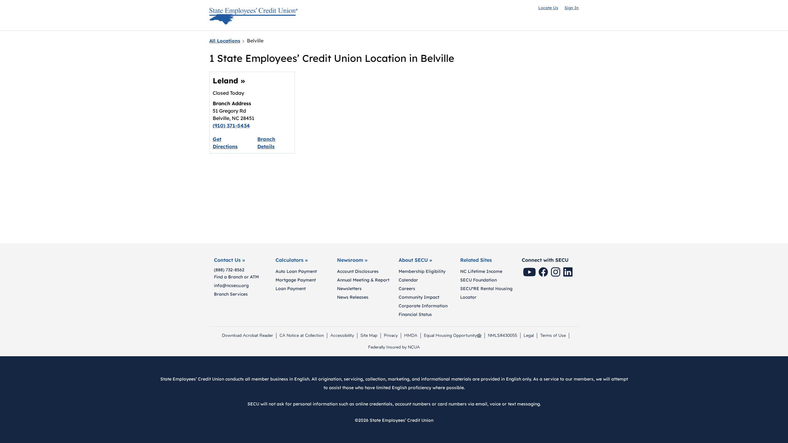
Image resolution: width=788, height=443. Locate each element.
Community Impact (419, 297)
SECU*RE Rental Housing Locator (486, 293)
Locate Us (548, 7)
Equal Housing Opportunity (450, 335)
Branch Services (231, 294)
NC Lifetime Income (481, 271)
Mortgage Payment (295, 280)
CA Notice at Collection (301, 335)
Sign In (572, 7)
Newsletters (349, 288)
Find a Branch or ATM (236, 277)
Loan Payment (290, 288)
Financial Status (415, 314)
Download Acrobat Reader (247, 335)
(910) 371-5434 (231, 125)
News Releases (352, 297)
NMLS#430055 (502, 335)
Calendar (408, 280)
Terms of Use (553, 335)
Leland (229, 80)
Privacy (392, 335)
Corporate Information (423, 306)
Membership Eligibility (422, 271)
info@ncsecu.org (231, 285)
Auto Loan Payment (296, 271)
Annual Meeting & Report (363, 280)
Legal (529, 335)
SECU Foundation (478, 280)
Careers (407, 288)
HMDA (412, 335)
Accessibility (342, 335)
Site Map (368, 335)
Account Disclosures (358, 271)
